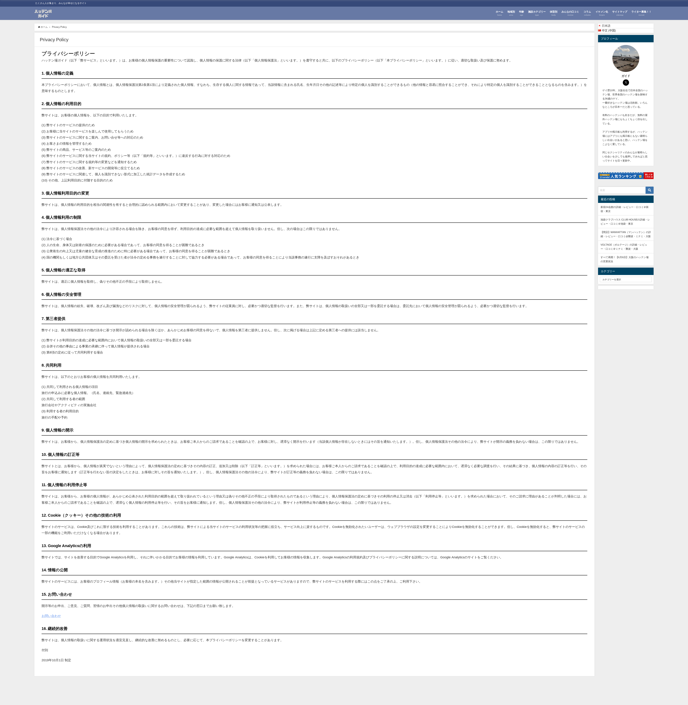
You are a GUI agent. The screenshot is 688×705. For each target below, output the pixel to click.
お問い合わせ (51, 616)
